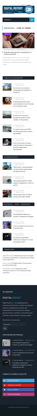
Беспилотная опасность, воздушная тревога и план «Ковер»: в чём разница (21, 118)
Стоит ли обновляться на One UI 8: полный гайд (23, 227)
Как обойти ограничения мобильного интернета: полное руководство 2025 (23, 240)
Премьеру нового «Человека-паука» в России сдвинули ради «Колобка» (17, 270)
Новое (16, 204)
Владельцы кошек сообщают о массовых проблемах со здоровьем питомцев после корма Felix (18, 257)
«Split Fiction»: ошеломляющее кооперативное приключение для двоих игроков (22, 169)
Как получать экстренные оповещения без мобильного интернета (22, 90)
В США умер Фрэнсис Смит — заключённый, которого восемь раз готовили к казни (23, 104)
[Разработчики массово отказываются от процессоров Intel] (18, 41)
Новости (7, 34)
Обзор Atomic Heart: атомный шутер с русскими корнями (22, 196)
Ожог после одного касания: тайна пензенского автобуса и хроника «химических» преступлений (22, 146)
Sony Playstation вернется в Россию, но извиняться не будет (23, 215)
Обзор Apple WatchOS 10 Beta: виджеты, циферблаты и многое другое (23, 183)
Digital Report (10, 49)
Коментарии (25, 204)
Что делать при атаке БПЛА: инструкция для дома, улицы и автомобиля (22, 131)
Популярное (8, 204)
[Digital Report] (18, 9)
